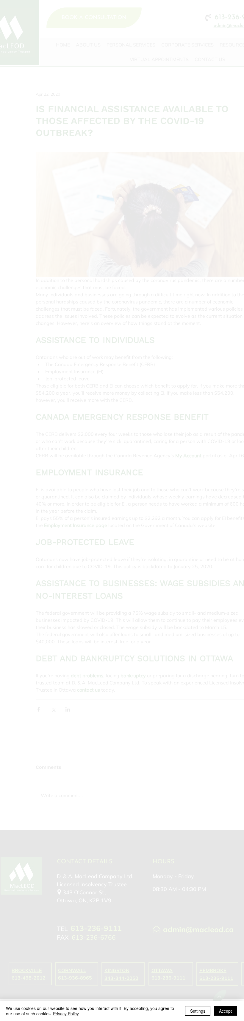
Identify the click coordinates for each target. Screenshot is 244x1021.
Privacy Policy (66, 1014)
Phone (68, 515)
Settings (197, 1011)
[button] (237, 389)
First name (72, 441)
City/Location (74, 540)
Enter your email (77, 491)
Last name (72, 465)
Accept (225, 1011)
